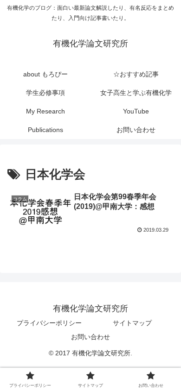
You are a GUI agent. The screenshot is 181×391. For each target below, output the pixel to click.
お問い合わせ (90, 337)
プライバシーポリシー (49, 323)
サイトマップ (132, 323)
